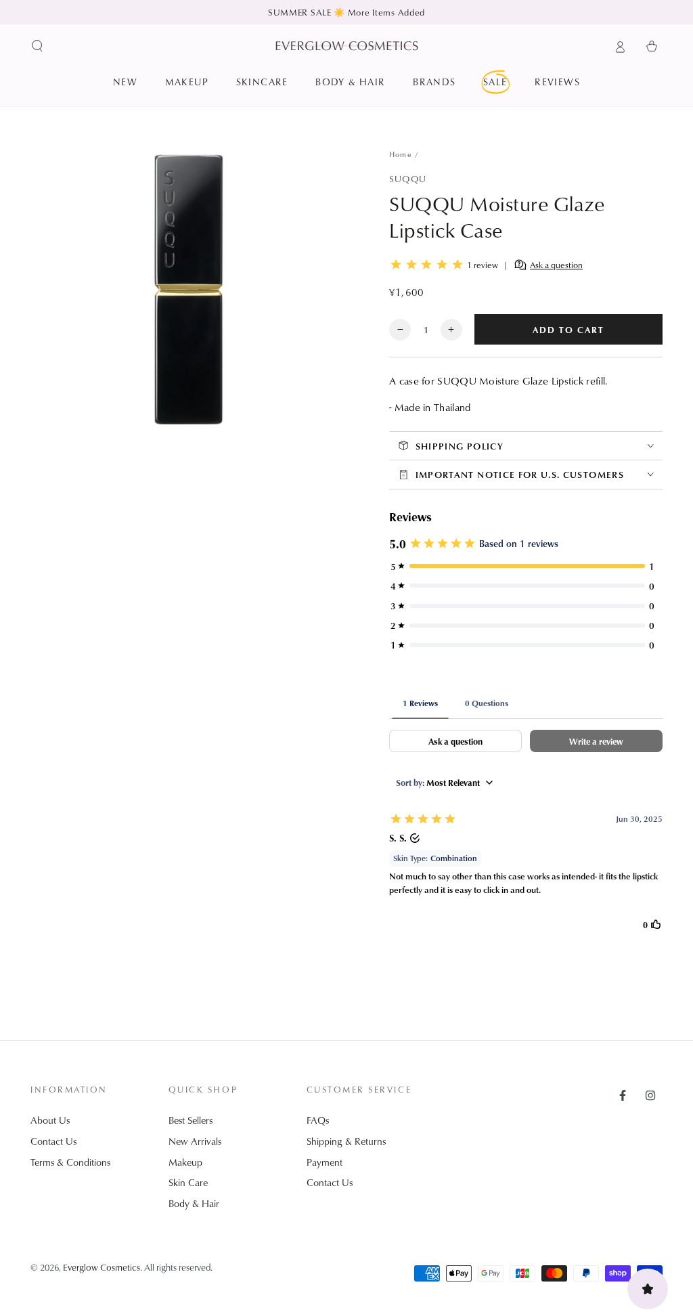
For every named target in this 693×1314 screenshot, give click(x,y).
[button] (37, 46)
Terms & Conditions (70, 1162)
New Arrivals (195, 1141)
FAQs (318, 1120)
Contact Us (53, 1141)
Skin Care (188, 1182)
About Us (50, 1120)
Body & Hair (194, 1203)
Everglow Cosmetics (101, 1267)
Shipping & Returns (346, 1141)
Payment (324, 1162)
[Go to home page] (347, 45)
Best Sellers (191, 1120)
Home (400, 154)
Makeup (185, 1162)
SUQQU (407, 178)
